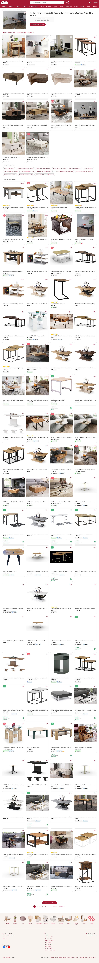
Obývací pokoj (8, 9)
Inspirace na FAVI (49, 940)
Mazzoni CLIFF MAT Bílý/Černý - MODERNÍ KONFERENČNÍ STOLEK (19, 640)
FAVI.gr (90, 957)
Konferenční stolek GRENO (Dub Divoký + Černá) (62, 747)
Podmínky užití (48, 948)
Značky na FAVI (48, 938)
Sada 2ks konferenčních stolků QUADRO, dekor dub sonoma (41, 207)
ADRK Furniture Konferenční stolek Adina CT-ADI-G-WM (16, 886)
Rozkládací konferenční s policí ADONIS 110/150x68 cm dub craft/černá (20, 271)
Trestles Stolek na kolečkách (58, 400)
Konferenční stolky (17, 9)
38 (71, 830)
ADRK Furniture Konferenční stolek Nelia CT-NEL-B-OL (40, 640)
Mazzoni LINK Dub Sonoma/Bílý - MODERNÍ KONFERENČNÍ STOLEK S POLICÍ (21, 303)
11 (47, 510)
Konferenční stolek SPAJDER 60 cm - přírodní (62, 336)
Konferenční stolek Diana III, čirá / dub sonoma (14, 747)
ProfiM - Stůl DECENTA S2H (33, 747)
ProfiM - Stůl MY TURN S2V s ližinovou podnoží (62, 710)
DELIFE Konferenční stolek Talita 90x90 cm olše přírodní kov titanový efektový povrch (23, 400)
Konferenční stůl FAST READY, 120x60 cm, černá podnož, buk (17, 534)
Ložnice (68, 923)
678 (23, 183)
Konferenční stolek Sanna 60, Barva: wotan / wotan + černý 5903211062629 (69, 854)
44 (94, 723)
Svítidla (30, 923)
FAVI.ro (60, 957)
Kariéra (5, 938)
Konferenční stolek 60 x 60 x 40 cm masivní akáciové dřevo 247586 (43, 854)
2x (81, 205)
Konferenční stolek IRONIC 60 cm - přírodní (37, 437)
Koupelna (53, 923)
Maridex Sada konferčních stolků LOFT (84, 534)
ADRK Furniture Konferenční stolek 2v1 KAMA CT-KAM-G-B (41, 886)
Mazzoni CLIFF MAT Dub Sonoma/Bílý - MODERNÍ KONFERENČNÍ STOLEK (44, 303)
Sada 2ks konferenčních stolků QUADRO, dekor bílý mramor (41, 710)
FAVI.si (94, 957)
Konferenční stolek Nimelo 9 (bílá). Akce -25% (14, 157)
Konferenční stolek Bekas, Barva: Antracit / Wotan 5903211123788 (66, 886)
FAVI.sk (52, 957)
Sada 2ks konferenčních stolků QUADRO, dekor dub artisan (17, 368)
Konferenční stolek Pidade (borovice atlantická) (86, 93)
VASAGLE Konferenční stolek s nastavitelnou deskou (39, 239)
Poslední (61, 906)
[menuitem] (4, 6)
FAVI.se (77, 957)
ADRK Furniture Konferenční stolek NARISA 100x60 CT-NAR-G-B (42, 817)
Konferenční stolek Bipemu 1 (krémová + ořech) (38, 157)
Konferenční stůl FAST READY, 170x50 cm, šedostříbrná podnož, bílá (67, 534)
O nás (46, 934)
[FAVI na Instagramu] (6, 947)
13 (47, 311)
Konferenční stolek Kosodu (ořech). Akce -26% (86, 125)
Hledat (66, 2)
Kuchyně (46, 923)
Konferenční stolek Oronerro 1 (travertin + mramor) (63, 93)
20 (94, 344)
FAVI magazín (48, 942)
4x (33, 205)
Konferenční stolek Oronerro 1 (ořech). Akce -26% (38, 93)
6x (57, 205)
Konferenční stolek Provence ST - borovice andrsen (15, 207)
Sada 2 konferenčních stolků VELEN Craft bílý (86, 854)
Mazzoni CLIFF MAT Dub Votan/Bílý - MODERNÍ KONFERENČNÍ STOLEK (68, 368)
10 (71, 279)
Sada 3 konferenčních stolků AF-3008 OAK (85, 336)
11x (9, 205)
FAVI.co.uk (81, 957)
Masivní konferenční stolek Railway (83, 747)
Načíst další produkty (49, 902)
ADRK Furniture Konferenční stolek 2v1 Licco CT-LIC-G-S (16, 710)
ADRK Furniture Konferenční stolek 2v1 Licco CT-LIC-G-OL (65, 571)
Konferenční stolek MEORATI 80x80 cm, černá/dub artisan (64, 608)
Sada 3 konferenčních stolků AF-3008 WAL (13, 336)
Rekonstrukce (38, 923)
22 (71, 183)
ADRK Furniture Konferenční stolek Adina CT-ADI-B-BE (64, 640)
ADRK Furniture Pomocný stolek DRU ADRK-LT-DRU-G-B (64, 469)
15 (47, 215)
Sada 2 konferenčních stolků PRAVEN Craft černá (14, 469)
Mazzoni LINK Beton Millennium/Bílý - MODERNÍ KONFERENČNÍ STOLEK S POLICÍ (46, 271)
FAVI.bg (86, 957)
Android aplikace (93, 934)
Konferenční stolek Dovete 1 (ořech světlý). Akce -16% (64, 125)
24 (23, 279)
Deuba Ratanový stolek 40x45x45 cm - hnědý (62, 239)
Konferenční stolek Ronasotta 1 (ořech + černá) (14, 93)
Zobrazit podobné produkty (37, 24)
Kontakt (5, 936)
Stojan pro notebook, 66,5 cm (58, 303)
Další (54, 906)
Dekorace (15, 923)
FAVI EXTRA (48, 946)
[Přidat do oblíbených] (25, 13)
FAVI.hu (65, 957)
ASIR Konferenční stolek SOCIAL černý (36, 61)
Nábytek (7, 923)
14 (47, 247)
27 (47, 183)
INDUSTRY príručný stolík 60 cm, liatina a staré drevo (15, 854)
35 (94, 183)
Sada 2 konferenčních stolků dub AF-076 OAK (86, 678)
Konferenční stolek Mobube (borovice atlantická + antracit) (17, 125)
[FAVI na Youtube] (9, 947)
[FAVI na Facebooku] (4, 947)
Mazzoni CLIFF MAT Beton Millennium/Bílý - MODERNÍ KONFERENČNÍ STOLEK (46, 534)
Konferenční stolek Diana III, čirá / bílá (36, 336)
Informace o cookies (50, 950)
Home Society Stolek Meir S (9, 571)
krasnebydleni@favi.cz (10, 934)
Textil (23, 923)
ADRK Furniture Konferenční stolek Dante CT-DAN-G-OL (40, 571)
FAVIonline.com (6, 957)
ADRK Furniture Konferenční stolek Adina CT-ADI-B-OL (16, 784)
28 (47, 413)
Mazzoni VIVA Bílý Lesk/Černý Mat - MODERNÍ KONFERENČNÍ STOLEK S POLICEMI (22, 817)
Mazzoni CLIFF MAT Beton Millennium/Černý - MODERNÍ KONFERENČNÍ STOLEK (70, 817)
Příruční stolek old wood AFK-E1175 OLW (84, 886)
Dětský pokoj (76, 924)
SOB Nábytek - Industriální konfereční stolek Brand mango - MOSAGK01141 (45, 678)
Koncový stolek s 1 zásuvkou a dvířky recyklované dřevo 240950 (18, 61)
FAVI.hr (69, 957)
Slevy (91, 923)
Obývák (61, 923)
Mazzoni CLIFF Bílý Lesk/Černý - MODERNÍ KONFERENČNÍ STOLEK (43, 608)
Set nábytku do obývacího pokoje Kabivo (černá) (62, 61)
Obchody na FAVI (49, 936)
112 (71, 311)
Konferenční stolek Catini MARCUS (59, 207)
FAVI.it (72, 957)
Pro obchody (48, 944)
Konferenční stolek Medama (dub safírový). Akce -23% (40, 125)
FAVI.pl (56, 957)
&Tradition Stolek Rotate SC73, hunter (60, 678)
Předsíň (84, 923)
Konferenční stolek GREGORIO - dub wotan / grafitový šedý (41, 368)
